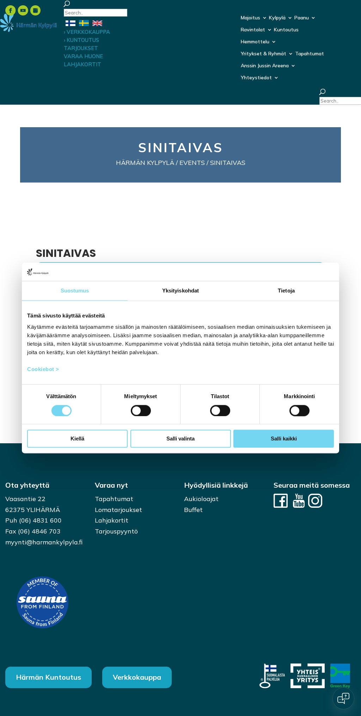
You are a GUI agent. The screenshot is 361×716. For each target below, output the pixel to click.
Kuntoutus (286, 30)
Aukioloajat (201, 499)
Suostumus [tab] (75, 291)
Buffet (193, 510)
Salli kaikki (284, 439)
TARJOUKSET (81, 48)
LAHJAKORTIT (82, 64)
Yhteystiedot (256, 78)
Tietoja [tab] (286, 291)
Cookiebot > (43, 369)
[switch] (141, 410)
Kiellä (77, 439)
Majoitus (250, 18)
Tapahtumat (309, 54)
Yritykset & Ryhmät (263, 54)
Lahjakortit (111, 520)
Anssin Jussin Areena (265, 66)
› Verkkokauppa (87, 32)
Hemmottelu (255, 42)
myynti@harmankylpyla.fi (43, 542)
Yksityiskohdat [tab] (180, 291)
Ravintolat (253, 30)
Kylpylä (277, 18)
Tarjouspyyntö (116, 531)
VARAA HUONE (83, 56)
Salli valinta (180, 439)
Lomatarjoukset (118, 510)
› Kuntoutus (81, 40)
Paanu (301, 18)
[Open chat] (343, 698)
